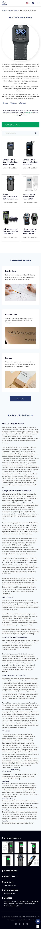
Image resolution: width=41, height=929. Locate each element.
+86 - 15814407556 (10, 886)
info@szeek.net (9, 893)
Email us (29, 113)
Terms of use (11, 920)
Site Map (31, 920)
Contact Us (20, 399)
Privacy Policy (21, 920)
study (27, 739)
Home (4, 10)
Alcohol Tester (13, 10)
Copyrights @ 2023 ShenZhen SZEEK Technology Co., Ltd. (20, 917)
